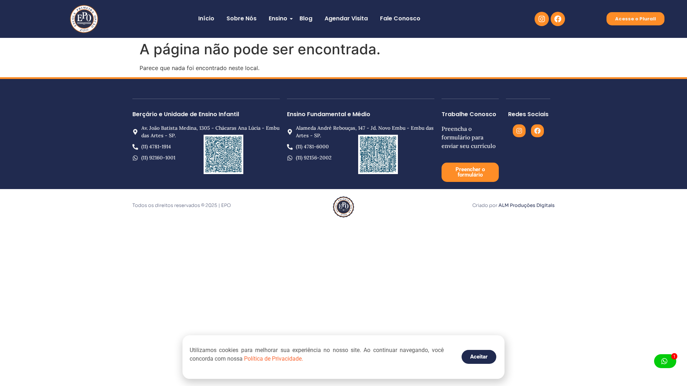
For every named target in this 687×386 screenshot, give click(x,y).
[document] (343, 193)
